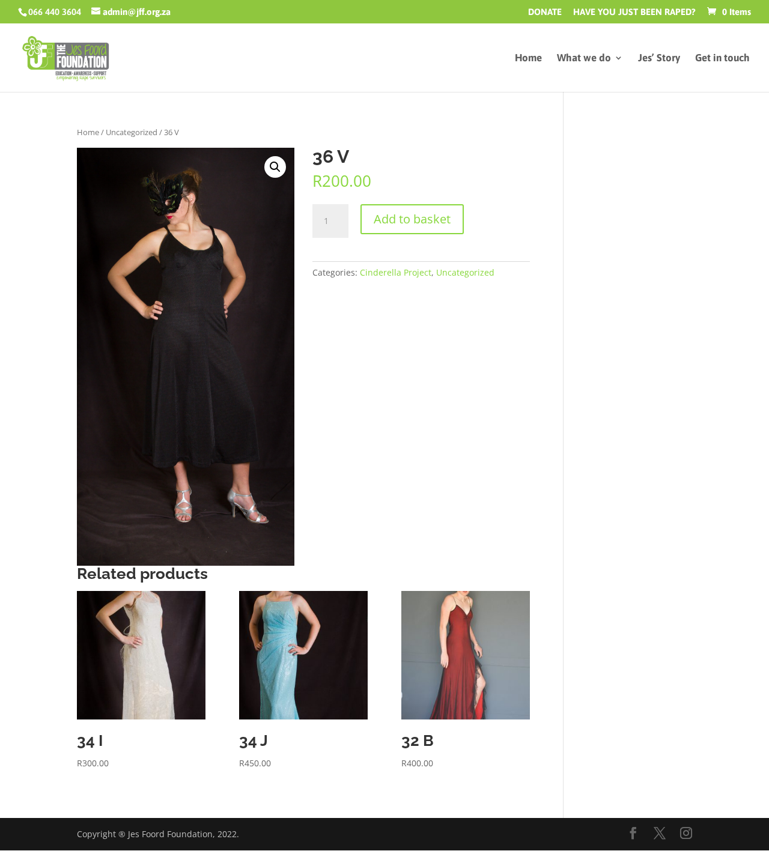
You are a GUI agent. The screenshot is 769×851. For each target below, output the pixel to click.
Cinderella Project (395, 272)
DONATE (545, 12)
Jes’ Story (659, 58)
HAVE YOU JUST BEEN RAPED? (634, 12)
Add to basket (412, 219)
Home (528, 58)
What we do (584, 58)
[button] (275, 167)
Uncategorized (131, 132)
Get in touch (722, 58)
